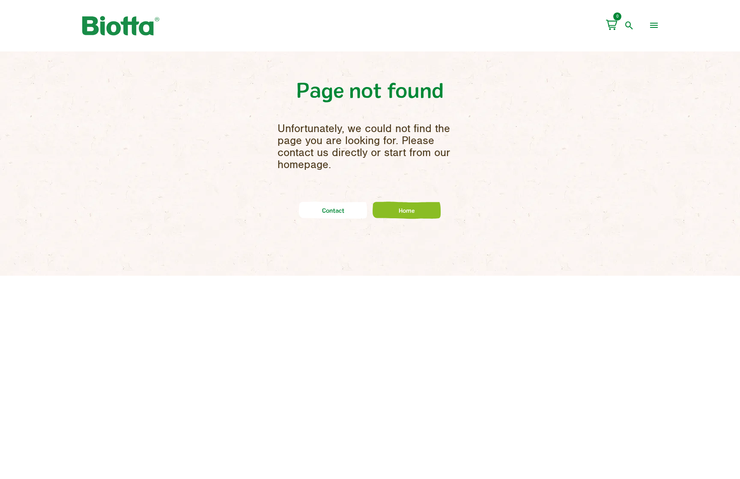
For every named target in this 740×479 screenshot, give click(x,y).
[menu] (654, 25)
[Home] (407, 217)
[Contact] (333, 217)
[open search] (629, 25)
